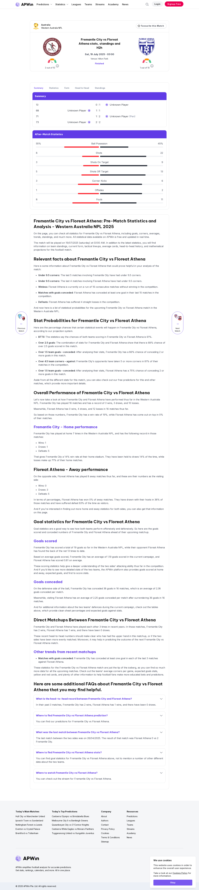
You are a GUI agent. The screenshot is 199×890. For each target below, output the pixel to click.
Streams (99, 4)
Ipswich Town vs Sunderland (29, 820)
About (104, 816)
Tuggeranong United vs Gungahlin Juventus (73, 833)
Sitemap (105, 841)
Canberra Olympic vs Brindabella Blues (70, 816)
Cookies (105, 833)
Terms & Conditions (110, 837)
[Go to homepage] (24, 4)
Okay (172, 882)
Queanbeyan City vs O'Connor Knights (70, 825)
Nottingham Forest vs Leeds (29, 825)
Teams (88, 4)
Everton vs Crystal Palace (28, 829)
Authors (104, 820)
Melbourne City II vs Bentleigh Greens (70, 820)
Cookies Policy (179, 873)
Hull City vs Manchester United (30, 816)
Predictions (43, 4)
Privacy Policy (108, 829)
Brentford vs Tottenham (27, 833)
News (125, 4)
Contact (105, 825)
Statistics (60, 4)
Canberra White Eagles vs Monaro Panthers (73, 829)
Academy (113, 4)
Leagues (76, 4)
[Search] (147, 4)
